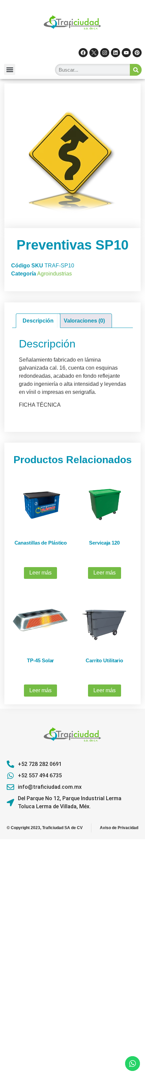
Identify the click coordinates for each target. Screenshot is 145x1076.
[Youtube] (126, 52)
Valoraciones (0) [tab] (84, 321)
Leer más (40, 573)
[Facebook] (83, 52)
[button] (9, 69)
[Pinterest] (137, 52)
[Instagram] (104, 52)
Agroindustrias (54, 273)
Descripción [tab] (38, 321)
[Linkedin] (115, 52)
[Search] (136, 70)
